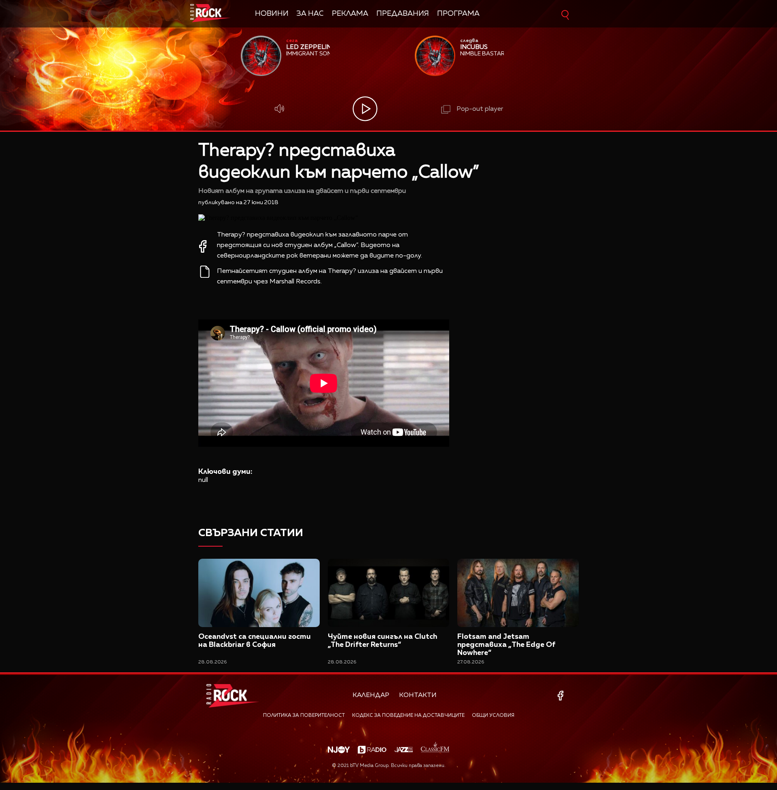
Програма (458, 13)
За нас (310, 13)
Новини (272, 13)
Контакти (418, 695)
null (203, 480)
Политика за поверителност (304, 715)
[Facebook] (562, 696)
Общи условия (493, 715)
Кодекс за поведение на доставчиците (408, 715)
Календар (370, 695)
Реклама (350, 13)
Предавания (402, 13)
